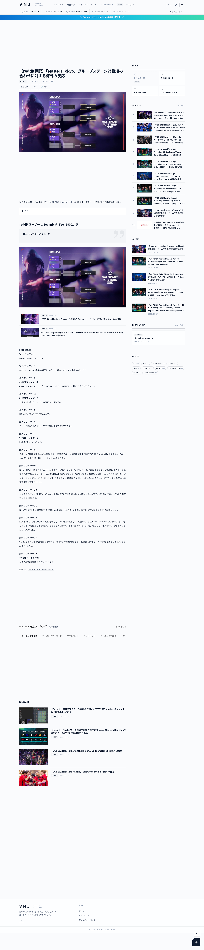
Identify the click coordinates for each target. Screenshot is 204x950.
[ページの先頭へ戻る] (197, 933)
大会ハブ (71, 5)
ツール (129, 5)
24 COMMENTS (48, 81)
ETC (136, 363)
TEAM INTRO (158, 363)
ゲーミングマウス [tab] (29, 635)
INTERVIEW (151, 373)
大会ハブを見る (180, 325)
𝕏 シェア (24, 87)
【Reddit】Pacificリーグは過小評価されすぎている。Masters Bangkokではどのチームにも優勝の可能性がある (88, 731)
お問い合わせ (84, 915)
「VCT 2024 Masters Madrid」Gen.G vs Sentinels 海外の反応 (82, 771)
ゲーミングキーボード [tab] (52, 635)
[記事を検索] (169, 4)
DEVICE (160, 368)
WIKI (136, 368)
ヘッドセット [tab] (89, 635)
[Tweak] (196, 942)
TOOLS (172, 363)
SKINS (137, 373)
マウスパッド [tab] (73, 635)
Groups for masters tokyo (41, 569)
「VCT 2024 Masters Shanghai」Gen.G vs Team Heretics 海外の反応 (86, 750)
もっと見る (181, 105)
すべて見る (120, 627)
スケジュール (176, 12)
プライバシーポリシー (88, 920)
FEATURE (147, 368)
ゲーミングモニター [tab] (109, 635)
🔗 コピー (44, 87)
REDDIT (23, 81)
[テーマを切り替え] (175, 4)
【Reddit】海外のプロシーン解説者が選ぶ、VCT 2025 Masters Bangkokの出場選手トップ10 (87, 710)
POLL (145, 363)
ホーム (81, 911)
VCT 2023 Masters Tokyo (62, 201)
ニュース (57, 5)
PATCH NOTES (176, 368)
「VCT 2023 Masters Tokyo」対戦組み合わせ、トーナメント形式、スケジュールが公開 (81, 319)
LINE (34, 87)
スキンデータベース (87, 5)
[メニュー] (182, 4)
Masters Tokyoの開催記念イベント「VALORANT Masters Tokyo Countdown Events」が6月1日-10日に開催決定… (82, 334)
